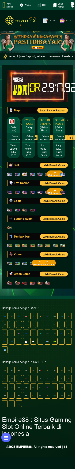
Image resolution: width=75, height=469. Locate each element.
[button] (5, 47)
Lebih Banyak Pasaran (52, 122)
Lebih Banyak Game (54, 177)
